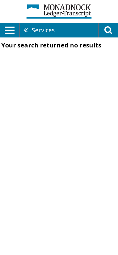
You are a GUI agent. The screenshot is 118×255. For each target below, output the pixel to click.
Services (43, 30)
